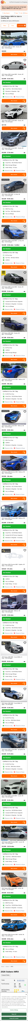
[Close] (26, 994)
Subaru (7, 966)
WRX (12, 966)
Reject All (14, 1014)
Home (2, 966)
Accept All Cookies (14, 1018)
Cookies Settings (14, 1010)
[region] (14, 1006)
